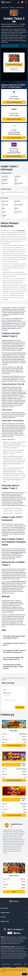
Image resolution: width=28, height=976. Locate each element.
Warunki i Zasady (17, 964)
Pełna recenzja (7, 693)
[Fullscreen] (24, 46)
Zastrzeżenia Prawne (6, 967)
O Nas (25, 964)
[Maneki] (14, 791)
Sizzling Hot (23, 799)
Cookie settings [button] (6, 974)
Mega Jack (23, 764)
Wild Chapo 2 (14, 730)
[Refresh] (20, 46)
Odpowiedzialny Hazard (21, 967)
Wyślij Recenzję (20, 707)
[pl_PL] (22, 2)
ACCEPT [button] (24, 974)
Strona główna (4, 7)
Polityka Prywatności (6, 964)
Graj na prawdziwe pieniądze (14, 64)
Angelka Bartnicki (11, 24)
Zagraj (14, 891)
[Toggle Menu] (26, 2)
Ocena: (5, 689)
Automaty (12, 7)
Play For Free (14, 69)
